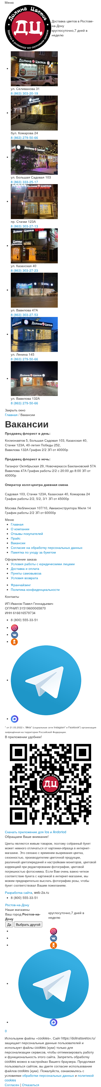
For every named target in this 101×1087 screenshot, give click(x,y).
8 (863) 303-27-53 (24, 314)
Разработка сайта (18, 892)
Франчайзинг (21, 584)
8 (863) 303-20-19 (24, 93)
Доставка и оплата (25, 568)
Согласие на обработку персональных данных (46, 547)
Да (9, 924)
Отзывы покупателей (27, 533)
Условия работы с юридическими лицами (43, 563)
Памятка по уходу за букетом (33, 552)
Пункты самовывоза (26, 573)
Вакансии (18, 542)
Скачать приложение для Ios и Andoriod (35, 831)
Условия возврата (24, 577)
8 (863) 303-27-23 (24, 270)
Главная (11, 414)
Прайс (15, 538)
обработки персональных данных (48, 1075)
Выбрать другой (28, 924)
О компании (20, 528)
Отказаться (30, 1084)
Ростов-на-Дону (17, 904)
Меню (9, 2)
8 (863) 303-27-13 (24, 226)
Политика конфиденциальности (35, 589)
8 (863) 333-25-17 (24, 181)
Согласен (12, 1084)
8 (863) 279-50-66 (24, 137)
